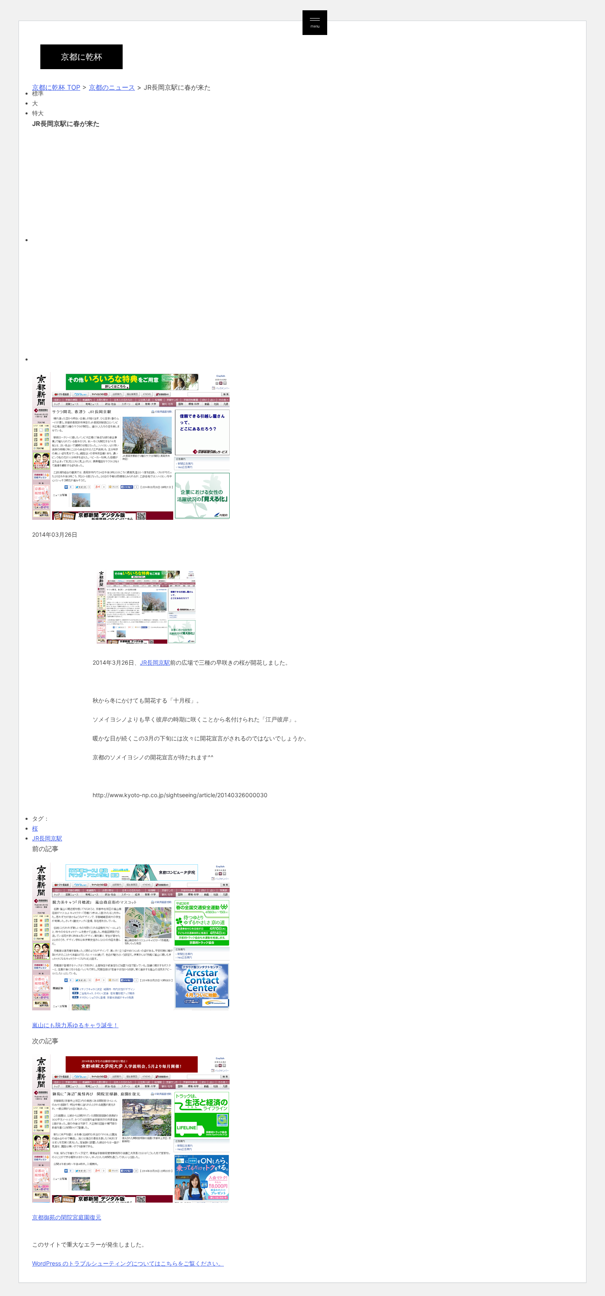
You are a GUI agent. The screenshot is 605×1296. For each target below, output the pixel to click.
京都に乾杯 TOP (56, 87)
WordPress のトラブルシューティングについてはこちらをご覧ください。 (128, 1263)
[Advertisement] (279, 184)
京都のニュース (112, 87)
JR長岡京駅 (155, 662)
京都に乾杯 (81, 57)
